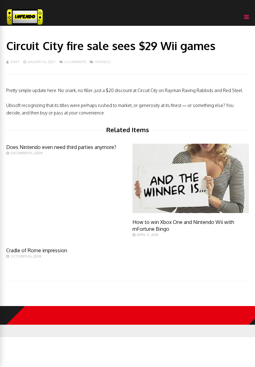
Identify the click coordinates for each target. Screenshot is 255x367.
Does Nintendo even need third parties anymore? (61, 147)
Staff (15, 62)
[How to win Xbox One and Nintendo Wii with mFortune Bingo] (190, 211)
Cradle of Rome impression (36, 250)
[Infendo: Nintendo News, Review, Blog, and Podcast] (25, 24)
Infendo (103, 62)
